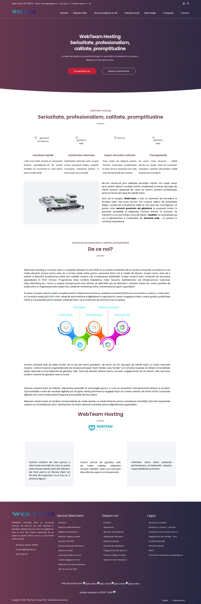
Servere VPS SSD (66, 541)
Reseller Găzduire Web (69, 536)
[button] (61, 203)
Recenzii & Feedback (114, 532)
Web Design (150, 13)
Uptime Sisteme (111, 541)
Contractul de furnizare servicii (164, 532)
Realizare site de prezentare (71, 564)
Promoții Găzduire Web (115, 555)
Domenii (64, 13)
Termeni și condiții (158, 522)
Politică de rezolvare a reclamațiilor (166, 555)
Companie (168, 13)
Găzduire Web (80, 13)
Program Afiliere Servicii (115, 550)
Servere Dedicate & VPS (105, 13)
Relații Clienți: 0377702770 (22, 4)
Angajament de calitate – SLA (163, 536)
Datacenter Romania (113, 536)
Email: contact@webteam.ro (46, 4)
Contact (185, 13)
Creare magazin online (69, 559)
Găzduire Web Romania (69, 527)
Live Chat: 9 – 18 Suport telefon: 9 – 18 (75, 4)
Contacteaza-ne (178, 600)
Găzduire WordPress (68, 532)
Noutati (165, 600)
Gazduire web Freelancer (115, 559)
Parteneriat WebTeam (114, 546)
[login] (184, 3)
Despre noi (109, 527)
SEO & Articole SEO (67, 569)
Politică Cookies (156, 546)
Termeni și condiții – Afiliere (162, 527)
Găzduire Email (132, 13)
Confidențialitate (157, 541)
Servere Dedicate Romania (71, 546)
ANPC (151, 550)
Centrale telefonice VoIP (69, 555)
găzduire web (52, 296)
